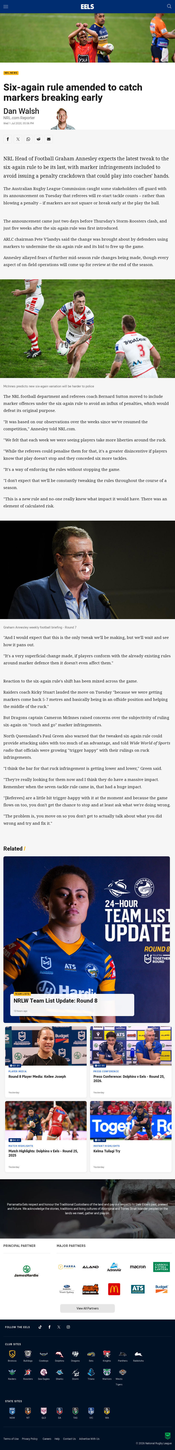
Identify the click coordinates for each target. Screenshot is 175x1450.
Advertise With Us (89, 1438)
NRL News (11, 73)
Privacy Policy (30, 1438)
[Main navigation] (5, 6)
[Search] (169, 6)
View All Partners (88, 1308)
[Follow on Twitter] (59, 1327)
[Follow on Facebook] (49, 1327)
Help (57, 1438)
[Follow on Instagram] (68, 1327)
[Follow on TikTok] (40, 1327)
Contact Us (69, 1438)
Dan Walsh (21, 111)
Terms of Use (11, 1438)
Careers (47, 1438)
